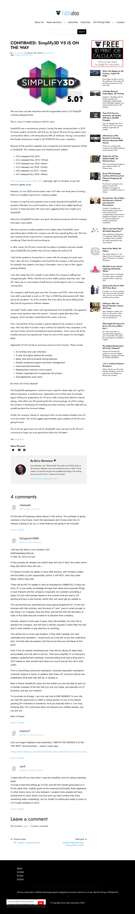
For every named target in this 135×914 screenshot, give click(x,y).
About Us (39, 22)
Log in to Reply (17, 530)
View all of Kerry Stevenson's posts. (44, 478)
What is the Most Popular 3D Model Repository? (113, 229)
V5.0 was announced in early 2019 (26, 181)
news (45, 53)
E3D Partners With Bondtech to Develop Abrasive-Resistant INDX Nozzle (113, 139)
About (19, 868)
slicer (30, 55)
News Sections (54, 22)
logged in (26, 826)
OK (40, 903)
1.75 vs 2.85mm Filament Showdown (113, 364)
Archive (20, 879)
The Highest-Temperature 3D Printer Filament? (113, 347)
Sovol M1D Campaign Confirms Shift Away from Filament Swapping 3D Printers (113, 177)
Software (51, 53)
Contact (120, 22)
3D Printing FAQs (101, 22)
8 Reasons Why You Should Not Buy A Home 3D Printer (113, 306)
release (17, 55)
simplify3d (24, 55)
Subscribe (73, 22)
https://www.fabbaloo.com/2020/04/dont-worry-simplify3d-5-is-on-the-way (49, 751)
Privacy (20, 875)
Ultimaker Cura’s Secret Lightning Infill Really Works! (112, 268)
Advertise (85, 22)
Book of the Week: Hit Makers (112, 249)
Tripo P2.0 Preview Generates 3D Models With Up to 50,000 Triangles (112, 117)
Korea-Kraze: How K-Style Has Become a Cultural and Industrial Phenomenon (113, 201)
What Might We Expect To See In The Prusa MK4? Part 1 (113, 326)
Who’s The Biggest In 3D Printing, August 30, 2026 (113, 73)
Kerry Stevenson (18, 53)
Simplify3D (19, 439)
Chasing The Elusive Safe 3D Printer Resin (113, 286)
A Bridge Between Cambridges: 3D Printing (113, 92)
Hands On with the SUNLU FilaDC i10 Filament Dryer (110, 158)
